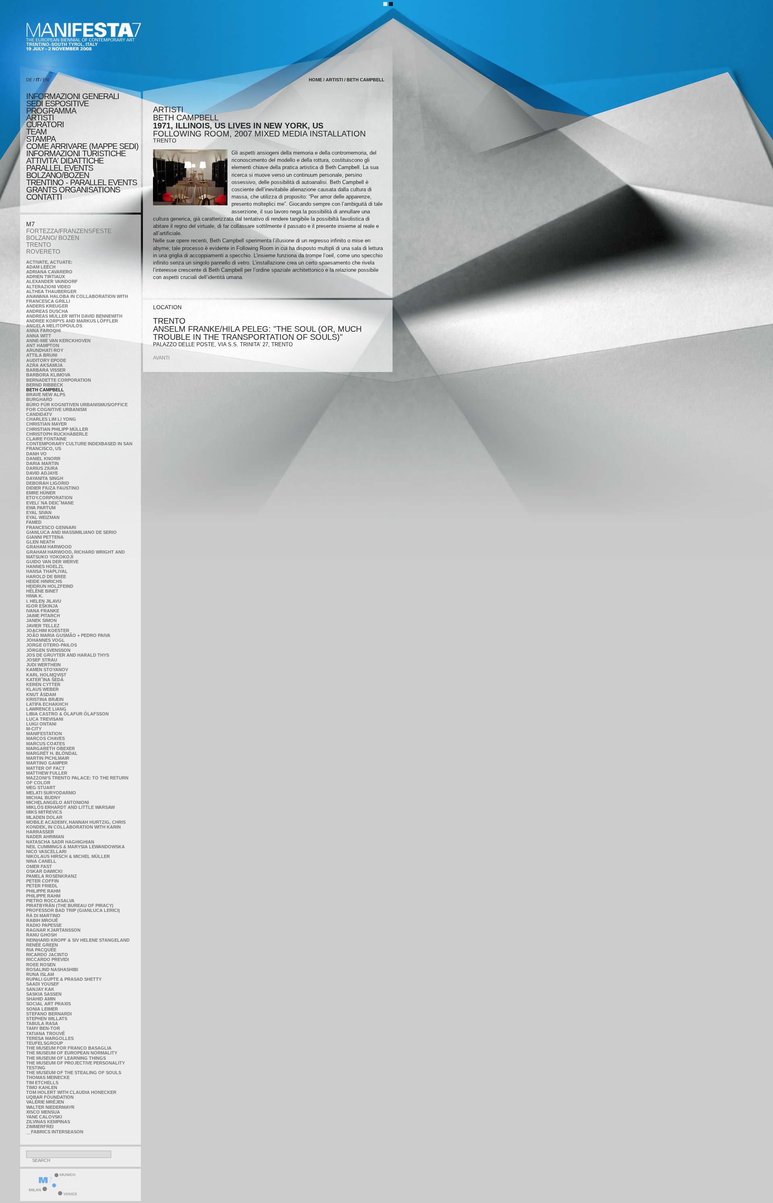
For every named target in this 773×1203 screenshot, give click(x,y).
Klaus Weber (42, 689)
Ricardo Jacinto (47, 954)
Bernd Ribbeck (44, 384)
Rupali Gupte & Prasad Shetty (63, 979)
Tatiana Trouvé (45, 1033)
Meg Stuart (41, 787)
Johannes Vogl (45, 640)
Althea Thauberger (51, 291)
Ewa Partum (41, 507)
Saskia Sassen (44, 994)
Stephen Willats (46, 1018)
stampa (41, 139)
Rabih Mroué (42, 920)
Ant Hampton (42, 345)
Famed (33, 522)
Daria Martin (42, 463)
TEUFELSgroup (44, 1043)
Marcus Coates (45, 743)
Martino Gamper (47, 763)
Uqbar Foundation (50, 1097)
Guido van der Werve (52, 561)
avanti (161, 358)
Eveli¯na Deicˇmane (50, 502)
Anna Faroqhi (43, 330)
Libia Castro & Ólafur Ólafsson (67, 713)
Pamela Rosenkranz (51, 876)
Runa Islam (40, 974)
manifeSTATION (44, 733)
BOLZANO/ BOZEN (52, 237)
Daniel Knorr (43, 458)
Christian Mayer (46, 424)
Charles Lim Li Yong (51, 419)
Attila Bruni (41, 355)
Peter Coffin (42, 880)
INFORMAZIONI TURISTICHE (76, 153)
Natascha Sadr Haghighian (60, 841)
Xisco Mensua (43, 1112)
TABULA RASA (42, 1023)
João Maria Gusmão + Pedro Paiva (68, 635)
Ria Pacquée (41, 949)
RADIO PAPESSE (44, 925)
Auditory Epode (46, 360)
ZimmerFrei (40, 1126)
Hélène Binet (42, 591)
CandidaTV (39, 414)
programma (51, 110)
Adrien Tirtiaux (45, 276)
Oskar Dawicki (44, 871)
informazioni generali (72, 96)
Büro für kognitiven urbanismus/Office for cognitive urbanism (77, 407)
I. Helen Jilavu (43, 601)
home (315, 79)
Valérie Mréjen (45, 1102)
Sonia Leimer (42, 1009)
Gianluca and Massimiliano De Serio (71, 532)
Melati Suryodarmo (51, 792)
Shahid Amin (41, 998)
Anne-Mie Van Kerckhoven (58, 340)
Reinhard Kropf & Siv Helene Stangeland (78, 940)
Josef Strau (41, 659)
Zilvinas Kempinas (48, 1121)
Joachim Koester (47, 630)
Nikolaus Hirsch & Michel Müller (68, 856)
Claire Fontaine (46, 438)
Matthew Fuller (46, 773)
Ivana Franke (42, 610)
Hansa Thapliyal (47, 571)
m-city (33, 728)
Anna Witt (38, 335)
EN (46, 79)
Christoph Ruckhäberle (57, 434)
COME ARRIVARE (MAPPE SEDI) (82, 146)
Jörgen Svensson (48, 650)
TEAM (36, 131)
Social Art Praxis (48, 1003)
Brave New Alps (45, 394)
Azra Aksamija (44, 365)
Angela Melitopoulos (54, 325)
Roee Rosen (41, 964)
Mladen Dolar (44, 817)
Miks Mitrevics (44, 812)
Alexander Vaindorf (52, 281)
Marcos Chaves (45, 738)
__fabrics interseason (54, 1131)
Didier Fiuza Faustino (52, 488)
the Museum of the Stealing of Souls (73, 1072)
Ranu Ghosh (41, 934)
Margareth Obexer (50, 748)
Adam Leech (41, 267)
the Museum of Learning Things (66, 1058)
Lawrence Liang (46, 709)
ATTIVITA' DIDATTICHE (64, 160)
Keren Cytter (43, 684)
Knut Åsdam (41, 694)
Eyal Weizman (43, 517)
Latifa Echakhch (47, 704)
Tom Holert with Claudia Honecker (71, 1092)
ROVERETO (43, 251)
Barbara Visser (46, 370)
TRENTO (38, 244)
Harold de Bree (46, 576)
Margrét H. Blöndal (52, 753)
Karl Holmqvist (46, 674)
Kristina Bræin (45, 699)
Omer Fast (39, 866)
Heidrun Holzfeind (49, 586)
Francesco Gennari (51, 527)
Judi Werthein (43, 664)
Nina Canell (41, 861)
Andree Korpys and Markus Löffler (72, 320)
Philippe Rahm (43, 891)
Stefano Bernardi (49, 1013)
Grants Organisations (73, 189)
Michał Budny (43, 797)
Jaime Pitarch (43, 615)
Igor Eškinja (42, 606)
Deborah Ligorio (47, 483)
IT (38, 79)
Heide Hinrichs (44, 581)
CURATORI (45, 124)
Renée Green (42, 945)
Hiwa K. (34, 595)
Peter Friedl (42, 885)
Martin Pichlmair (47, 758)
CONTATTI (44, 196)
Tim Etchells (42, 1082)
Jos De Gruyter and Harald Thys (67, 655)
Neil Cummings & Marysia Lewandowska (75, 846)
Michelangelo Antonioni (57, 802)
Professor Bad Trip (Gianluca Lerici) (73, 910)
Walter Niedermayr (50, 1107)
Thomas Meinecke (48, 1077)
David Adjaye (42, 473)
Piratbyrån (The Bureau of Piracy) (70, 905)
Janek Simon (41, 620)
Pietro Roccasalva (50, 900)
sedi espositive (57, 103)
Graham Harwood (49, 546)
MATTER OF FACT (45, 768)
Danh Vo (36, 453)
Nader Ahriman (45, 836)
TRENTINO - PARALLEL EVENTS (81, 182)
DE (29, 79)
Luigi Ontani (41, 723)
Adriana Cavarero (49, 271)
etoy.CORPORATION (49, 497)
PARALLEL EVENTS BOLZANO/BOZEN (59, 171)
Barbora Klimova (48, 374)
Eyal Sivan (39, 512)
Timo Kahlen (41, 1087)
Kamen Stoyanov (47, 669)
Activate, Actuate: (49, 262)
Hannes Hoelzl (45, 566)
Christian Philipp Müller (57, 429)
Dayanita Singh (44, 478)
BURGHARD (39, 399)
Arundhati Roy (44, 350)
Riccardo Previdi (47, 959)
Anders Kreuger (47, 306)
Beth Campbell (45, 389)
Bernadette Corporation (58, 380)
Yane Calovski (44, 1116)
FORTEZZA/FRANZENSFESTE (69, 230)
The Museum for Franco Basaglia (69, 1048)
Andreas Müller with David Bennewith (74, 316)
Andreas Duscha (47, 311)
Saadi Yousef (42, 984)
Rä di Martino (43, 915)
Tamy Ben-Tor (43, 1028)
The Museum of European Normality (71, 1052)
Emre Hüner (41, 492)
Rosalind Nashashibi (52, 969)
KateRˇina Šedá (45, 679)
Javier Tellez (43, 625)
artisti (40, 117)
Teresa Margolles (50, 1038)
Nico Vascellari (46, 851)
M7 (30, 224)
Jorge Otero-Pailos (51, 645)
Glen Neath (40, 541)
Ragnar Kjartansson (53, 930)
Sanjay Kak (40, 989)
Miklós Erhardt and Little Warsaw (70, 807)
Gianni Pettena (45, 537)
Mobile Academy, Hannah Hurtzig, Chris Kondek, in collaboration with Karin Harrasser (76, 827)
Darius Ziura (42, 468)
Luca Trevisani (44, 719)
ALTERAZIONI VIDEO (48, 286)
